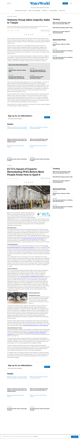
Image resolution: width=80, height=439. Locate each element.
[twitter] (28, 34)
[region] (40, 437)
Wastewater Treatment (12, 16)
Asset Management (53, 10)
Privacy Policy (35, 436)
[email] (32, 34)
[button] (8, 3)
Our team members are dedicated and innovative (32, 276)
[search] (10, 3)
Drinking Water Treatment (21, 10)
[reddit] (30, 34)
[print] (49, 34)
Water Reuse (44, 10)
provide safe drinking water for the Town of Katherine (35, 325)
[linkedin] (26, 34)
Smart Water (62, 10)
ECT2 (8, 212)
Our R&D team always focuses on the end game (32, 238)
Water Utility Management (34, 10)
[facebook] (24, 34)
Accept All (74, 436)
